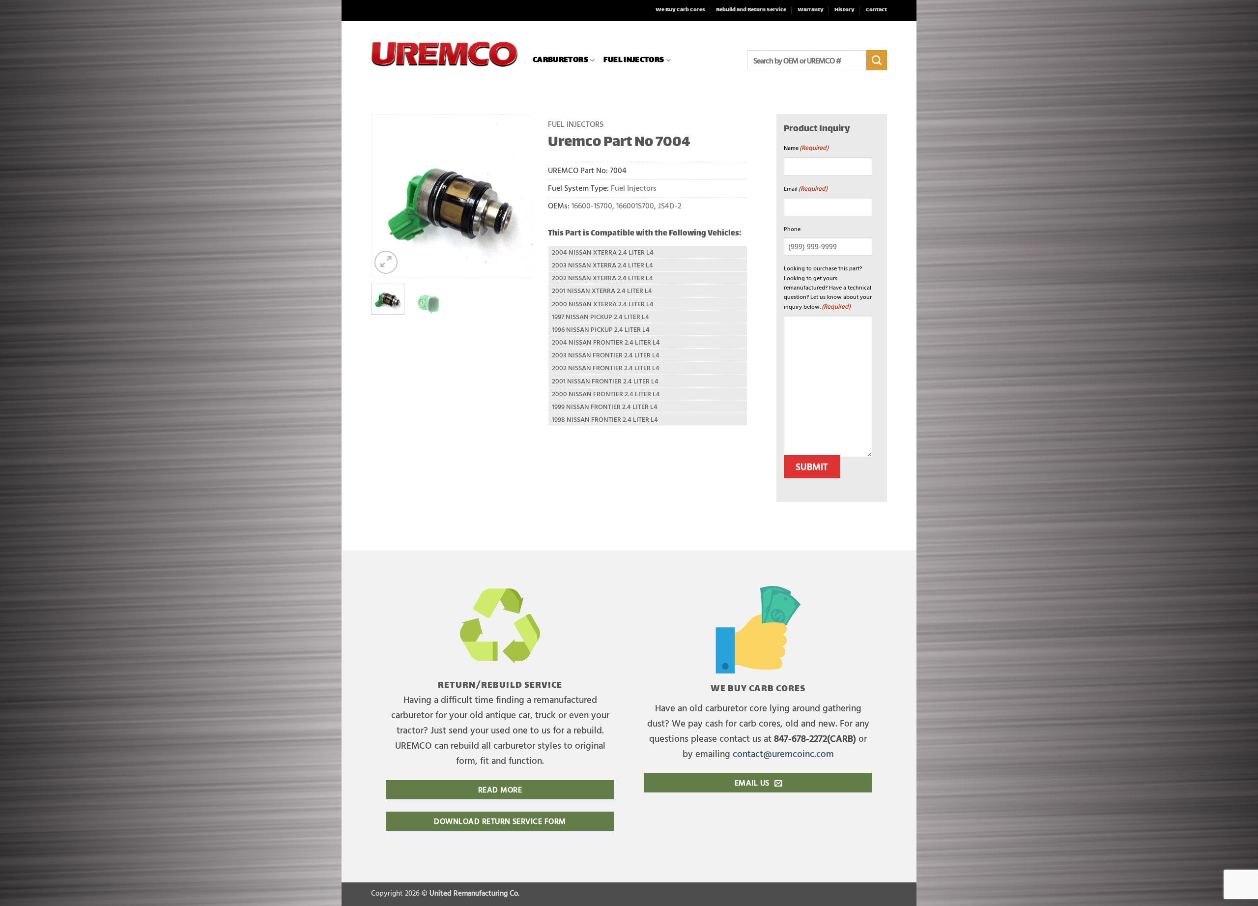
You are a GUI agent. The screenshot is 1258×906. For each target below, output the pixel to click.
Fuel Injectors (633, 60)
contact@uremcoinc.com (783, 753)
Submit (812, 466)
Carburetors (560, 60)
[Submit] (876, 60)
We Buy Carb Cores (680, 10)
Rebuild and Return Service (751, 10)
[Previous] (387, 195)
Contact (876, 10)
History (844, 10)
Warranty (811, 10)
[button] (386, 262)
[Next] (517, 195)
